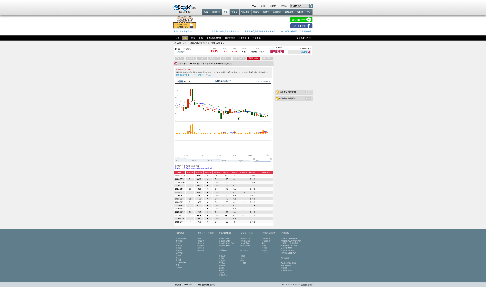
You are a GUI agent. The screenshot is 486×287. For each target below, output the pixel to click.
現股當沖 (222, 261)
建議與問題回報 (286, 270)
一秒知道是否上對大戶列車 (201, 75)
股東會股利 (244, 38)
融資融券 (222, 265)
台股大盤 (179, 246)
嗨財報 (178, 260)
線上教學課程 (181, 262)
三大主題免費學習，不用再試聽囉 (296, 31)
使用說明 (284, 268)
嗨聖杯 (178, 243)
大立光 (242, 258)
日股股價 (200, 248)
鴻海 (242, 261)
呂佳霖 (264, 248)
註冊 (263, 6)
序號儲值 (179, 267)
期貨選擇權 (230, 38)
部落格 (178, 248)
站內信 (284, 6)
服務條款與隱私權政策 (206, 285)
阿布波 (264, 246)
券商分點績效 (204, 43)
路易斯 (264, 250)
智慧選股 (179, 241)
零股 (193, 38)
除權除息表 (223, 275)
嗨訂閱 (178, 258)
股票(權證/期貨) (214, 38)
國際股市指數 (224, 238)
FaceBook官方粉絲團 (289, 263)
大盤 (177, 38)
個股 (185, 38)
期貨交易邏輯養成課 (288, 253)
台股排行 (222, 258)
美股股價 (200, 243)
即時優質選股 (245, 241)
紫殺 (263, 243)
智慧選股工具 (245, 238)
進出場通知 (244, 243)
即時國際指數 (181, 238)
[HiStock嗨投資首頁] (184, 10)
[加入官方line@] (301, 21)
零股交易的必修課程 (182, 31)
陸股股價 (200, 246)
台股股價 (200, 241)
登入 (254, 6)
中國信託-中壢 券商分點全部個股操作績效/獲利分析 (194, 168)
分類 (201, 38)
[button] (277, 51)
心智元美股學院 (286, 248)
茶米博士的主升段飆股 (289, 246)
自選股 (273, 6)
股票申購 (256, 38)
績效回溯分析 (245, 246)
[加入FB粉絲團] (301, 27)
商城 (177, 265)
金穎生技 (186, 43)
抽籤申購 (222, 273)
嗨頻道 (178, 255)
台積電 (242, 256)
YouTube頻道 (286, 265)
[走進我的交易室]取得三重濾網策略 (260, 31)
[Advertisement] (243, 22)
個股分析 (179, 250)
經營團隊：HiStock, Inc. (183, 285)
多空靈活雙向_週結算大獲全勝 (225, 31)
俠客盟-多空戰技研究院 (289, 243)
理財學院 (179, 253)
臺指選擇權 (223, 270)
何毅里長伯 (266, 241)
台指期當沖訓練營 (287, 250)
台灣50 (243, 263)
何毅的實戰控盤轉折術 (289, 238)
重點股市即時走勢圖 (226, 243)
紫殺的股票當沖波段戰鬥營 (291, 241)
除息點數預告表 (304, 38)
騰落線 (221, 268)
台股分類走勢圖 (224, 241)
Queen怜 (265, 253)
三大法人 (222, 263)
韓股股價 (200, 250)
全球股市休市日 (224, 246)
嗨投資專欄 (266, 238)
